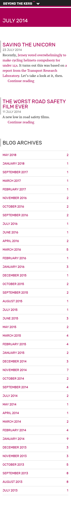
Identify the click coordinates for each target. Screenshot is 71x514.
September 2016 (35, 215)
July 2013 (35, 490)
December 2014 (35, 361)
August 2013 (35, 482)
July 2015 (35, 310)
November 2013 (35, 456)
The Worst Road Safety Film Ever (34, 104)
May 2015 (35, 327)
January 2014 (35, 439)
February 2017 (35, 189)
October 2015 (35, 284)
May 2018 (35, 155)
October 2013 (35, 465)
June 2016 (35, 232)
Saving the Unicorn (29, 45)
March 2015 (35, 336)
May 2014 (35, 404)
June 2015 (35, 318)
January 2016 (35, 267)
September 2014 (35, 387)
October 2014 (35, 379)
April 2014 (35, 413)
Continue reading (21, 81)
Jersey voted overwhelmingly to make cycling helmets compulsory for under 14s (34, 60)
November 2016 (35, 198)
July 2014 (35, 396)
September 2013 (35, 473)
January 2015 (35, 353)
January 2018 (35, 163)
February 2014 (35, 430)
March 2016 (35, 249)
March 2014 (35, 422)
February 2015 (35, 344)
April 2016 (35, 241)
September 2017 (35, 172)
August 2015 (35, 301)
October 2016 (35, 206)
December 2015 (35, 275)
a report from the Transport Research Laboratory (35, 70)
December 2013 (35, 447)
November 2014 (35, 370)
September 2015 (35, 293)
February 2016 (35, 258)
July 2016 (35, 224)
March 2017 (35, 181)
